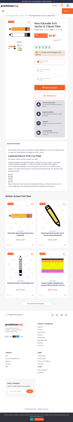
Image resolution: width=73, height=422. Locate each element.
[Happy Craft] (40, 245)
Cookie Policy (41, 356)
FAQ (6, 356)
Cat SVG (40, 330)
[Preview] (11, 245)
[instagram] (61, 315)
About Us (8, 361)
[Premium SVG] (8, 245)
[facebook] (52, 315)
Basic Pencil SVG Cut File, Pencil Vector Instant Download (52, 234)
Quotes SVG (41, 332)
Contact (8, 364)
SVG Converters (42, 370)
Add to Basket (51, 88)
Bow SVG (40, 343)
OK (32, 419)
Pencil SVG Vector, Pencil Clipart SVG (20, 283)
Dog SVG (40, 327)
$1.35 (18, 240)
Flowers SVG (41, 338)
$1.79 (50, 240)
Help (55, 6)
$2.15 (50, 290)
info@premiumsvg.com (15, 314)
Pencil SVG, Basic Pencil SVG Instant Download (20, 234)
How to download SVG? (12, 358)
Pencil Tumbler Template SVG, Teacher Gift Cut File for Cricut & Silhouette (52, 284)
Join (29, 391)
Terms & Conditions (43, 361)
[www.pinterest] (66, 315)
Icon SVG (40, 346)
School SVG (24, 16)
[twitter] (57, 315)
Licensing (40, 364)
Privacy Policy (41, 358)
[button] (69, 5)
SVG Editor (40, 372)
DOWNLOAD (51, 96)
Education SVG (13, 16)
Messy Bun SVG (42, 340)
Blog (6, 366)
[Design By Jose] (8, 295)
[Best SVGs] (40, 295)
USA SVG (40, 335)
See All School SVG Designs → (36, 304)
